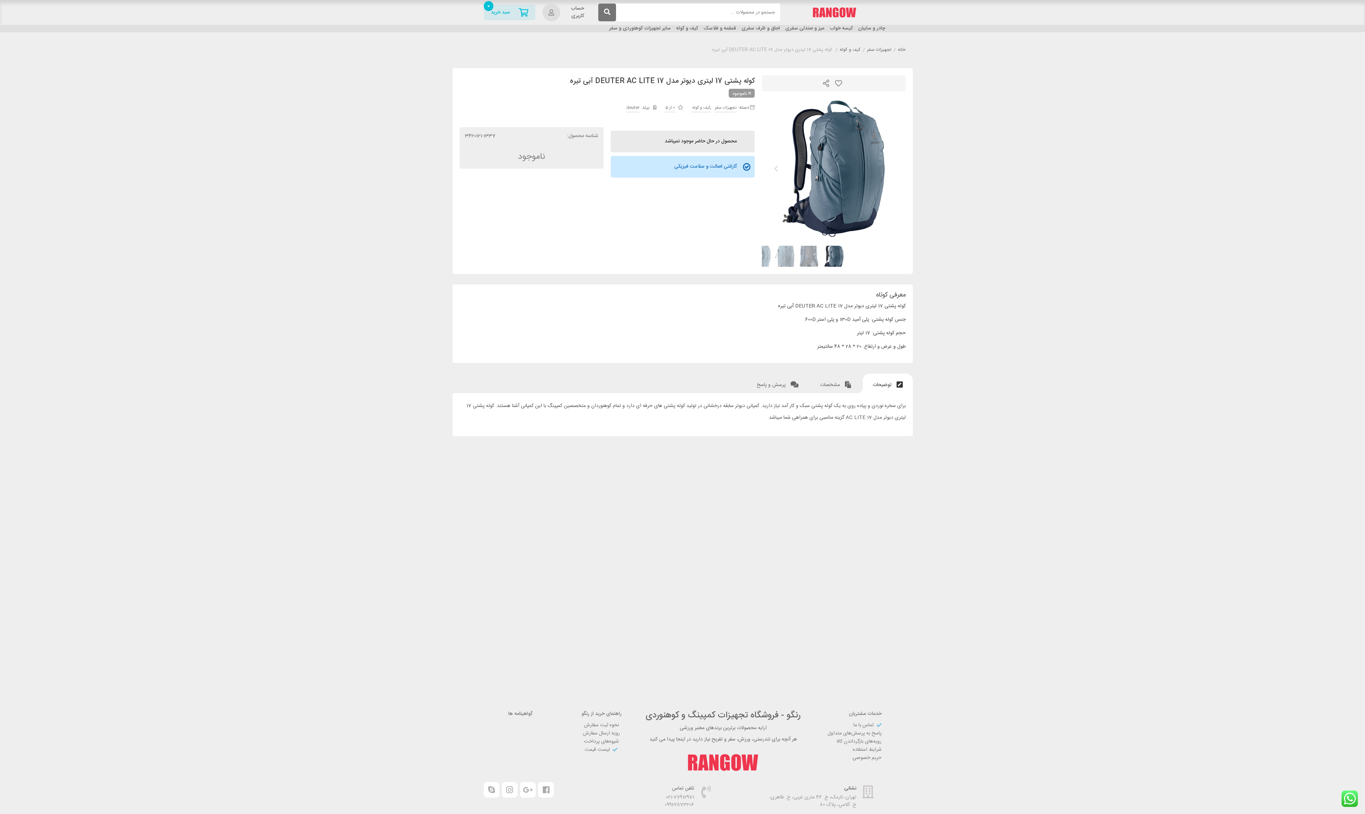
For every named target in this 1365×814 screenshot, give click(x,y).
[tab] (888, 383)
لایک (838, 83)
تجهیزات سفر (879, 50)
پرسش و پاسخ (772, 385)
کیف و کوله (687, 28)
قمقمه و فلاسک (719, 28)
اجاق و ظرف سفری (761, 28)
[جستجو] (607, 12)
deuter (632, 107)
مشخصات (830, 385)
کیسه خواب (841, 28)
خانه (902, 50)
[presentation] (776, 169)
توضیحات (883, 385)
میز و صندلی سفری (804, 28)
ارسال (826, 83)
